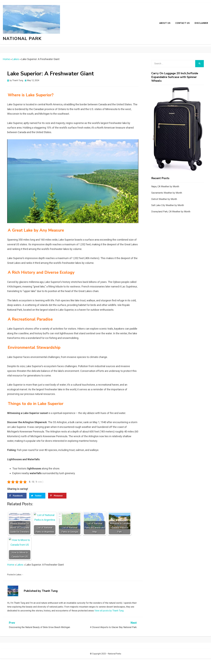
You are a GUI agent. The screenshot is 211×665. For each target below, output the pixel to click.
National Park (22, 39)
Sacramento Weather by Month (166, 192)
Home (6, 59)
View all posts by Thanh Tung (109, 610)
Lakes (15, 59)
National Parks (114, 654)
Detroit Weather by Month (164, 199)
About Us (165, 23)
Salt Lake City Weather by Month (167, 205)
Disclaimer (201, 23)
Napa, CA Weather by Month (165, 186)
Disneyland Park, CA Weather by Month (170, 211)
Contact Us (182, 23)
